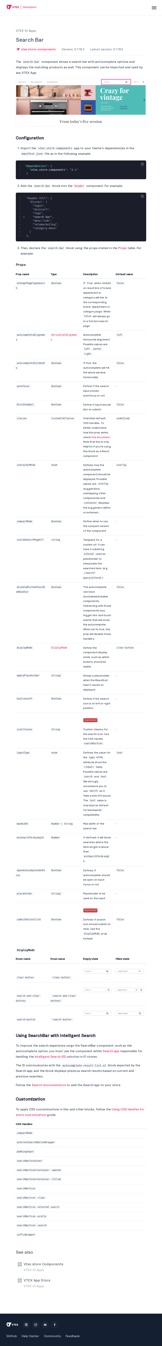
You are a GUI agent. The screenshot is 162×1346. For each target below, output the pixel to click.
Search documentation (49, 1085)
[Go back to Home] (21, 7)
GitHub (11, 1336)
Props (122, 248)
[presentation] (154, 8)
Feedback (73, 1336)
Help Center (30, 1336)
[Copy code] (142, 164)
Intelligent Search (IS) (50, 1057)
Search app (111, 1051)
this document (100, 437)
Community (52, 1336)
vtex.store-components (38, 49)
